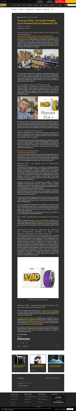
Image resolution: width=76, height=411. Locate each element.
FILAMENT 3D (21, 9)
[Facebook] (2, 1)
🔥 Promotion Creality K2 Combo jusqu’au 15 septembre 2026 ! (19, 366)
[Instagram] (1, 1)
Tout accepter (70, 409)
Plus (52, 9)
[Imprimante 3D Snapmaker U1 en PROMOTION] (38, 359)
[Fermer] (74, 409)
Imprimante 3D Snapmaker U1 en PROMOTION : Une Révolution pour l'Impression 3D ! (37, 366)
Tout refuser (63, 409)
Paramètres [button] (57, 409)
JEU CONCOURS (38, 9)
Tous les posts (14, 9)
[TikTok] (6, 1)
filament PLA (27, 339)
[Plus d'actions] (58, 17)
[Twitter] (3, 1)
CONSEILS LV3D (46, 9)
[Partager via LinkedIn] (23, 342)
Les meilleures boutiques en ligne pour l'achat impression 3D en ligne (55, 366)
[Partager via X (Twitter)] (20, 342)
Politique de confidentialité (8, 409)
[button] (56, 5)
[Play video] (38, 107)
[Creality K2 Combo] (20, 359)
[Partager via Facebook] (17, 342)
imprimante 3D (20, 339)
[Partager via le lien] (26, 342)
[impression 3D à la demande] (56, 359)
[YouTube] (5, 1)
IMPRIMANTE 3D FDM (29, 9)
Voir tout (62, 352)
